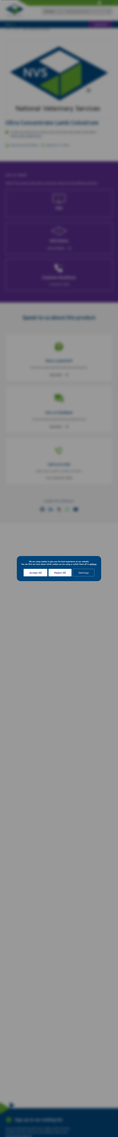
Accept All (35, 572)
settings (93, 564)
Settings (83, 572)
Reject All (60, 572)
